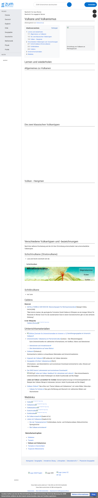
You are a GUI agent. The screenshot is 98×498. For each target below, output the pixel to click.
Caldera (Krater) (32, 323)
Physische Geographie (87, 461)
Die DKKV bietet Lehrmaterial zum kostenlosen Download (46, 370)
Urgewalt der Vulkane (34, 358)
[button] (80, 494)
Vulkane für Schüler (35, 389)
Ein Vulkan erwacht (33, 416)
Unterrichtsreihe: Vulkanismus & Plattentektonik (43, 339)
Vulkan (29, 402)
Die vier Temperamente (37, 422)
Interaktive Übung (50, 461)
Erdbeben (31, 437)
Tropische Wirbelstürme (36, 449)
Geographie (38, 461)
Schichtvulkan (31, 411)
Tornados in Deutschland (36, 446)
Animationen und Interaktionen (39, 346)
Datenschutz (30, 491)
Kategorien (29, 461)
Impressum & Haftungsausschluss (59, 491)
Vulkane (29, 351)
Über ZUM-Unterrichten (42, 491)
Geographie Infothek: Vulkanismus (38, 361)
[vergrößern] (93, 47)
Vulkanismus (39, 23)
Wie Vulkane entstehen (37, 427)
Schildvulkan (31, 413)
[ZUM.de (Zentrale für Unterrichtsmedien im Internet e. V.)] (47, 333)
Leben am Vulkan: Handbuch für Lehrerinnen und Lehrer (53, 373)
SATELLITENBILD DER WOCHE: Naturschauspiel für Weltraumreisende (51, 307)
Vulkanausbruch (32, 408)
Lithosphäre (61, 461)
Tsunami (30, 440)
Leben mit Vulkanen (33, 419)
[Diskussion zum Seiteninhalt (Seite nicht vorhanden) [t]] (94, 11)
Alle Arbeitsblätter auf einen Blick (40, 348)
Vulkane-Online (32, 386)
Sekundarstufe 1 (72, 461)
